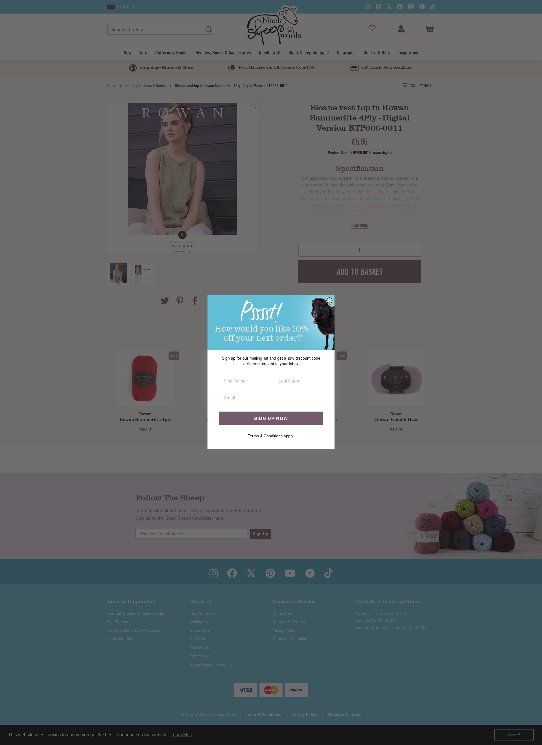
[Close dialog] (329, 300)
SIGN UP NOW (271, 418)
